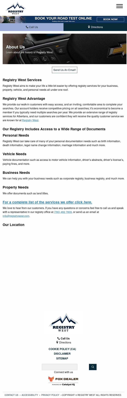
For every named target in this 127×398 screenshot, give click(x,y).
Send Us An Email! (64, 70)
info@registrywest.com (16, 216)
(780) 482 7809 (63, 212)
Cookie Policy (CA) (62, 349)
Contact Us (11, 395)
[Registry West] (15, 7)
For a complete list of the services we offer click (47, 202)
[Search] (93, 367)
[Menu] (119, 7)
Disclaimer (62, 353)
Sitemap (62, 358)
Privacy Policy (50, 395)
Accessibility (30, 395)
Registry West (30, 120)
